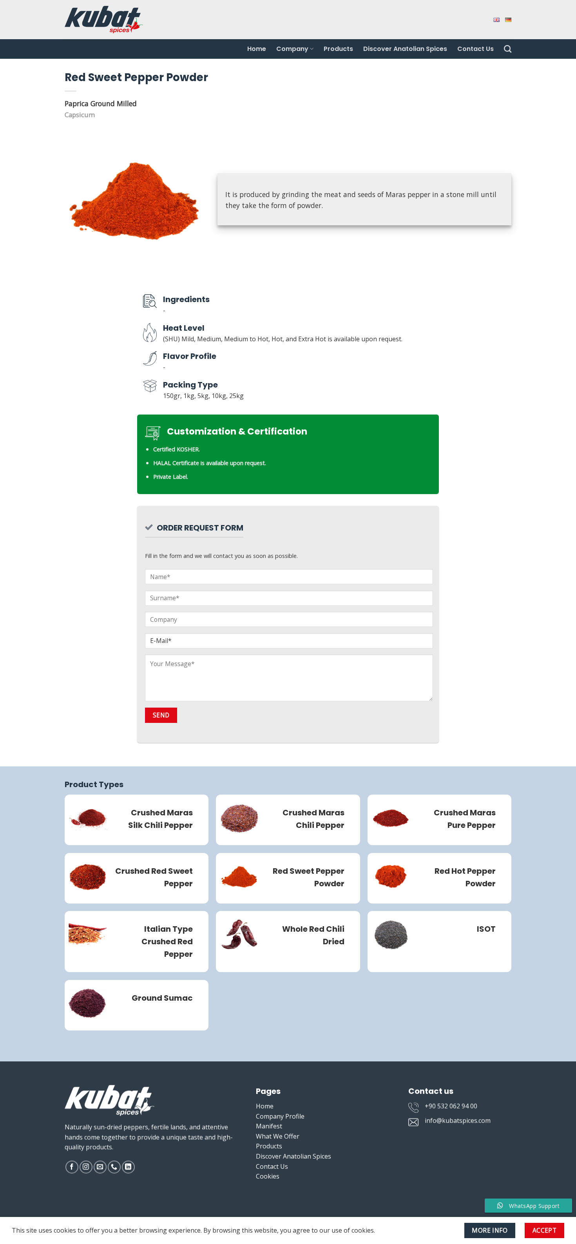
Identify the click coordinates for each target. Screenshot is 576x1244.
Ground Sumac (162, 997)
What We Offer (277, 1136)
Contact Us (475, 48)
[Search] (507, 48)
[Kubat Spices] (104, 19)
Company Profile (280, 1116)
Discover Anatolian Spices (405, 48)
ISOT (486, 928)
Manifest (269, 1126)
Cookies (267, 1176)
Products (338, 48)
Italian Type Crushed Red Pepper (167, 941)
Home (256, 48)
